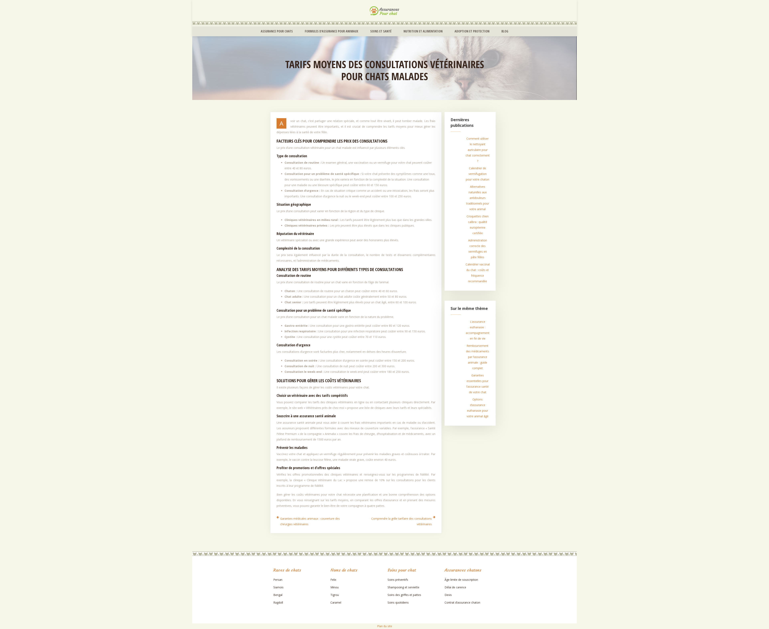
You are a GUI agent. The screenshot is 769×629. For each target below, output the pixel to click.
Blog (504, 31)
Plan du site (384, 626)
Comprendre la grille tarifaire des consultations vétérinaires (401, 521)
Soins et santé (381, 31)
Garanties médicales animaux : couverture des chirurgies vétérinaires (310, 521)
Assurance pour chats (277, 31)
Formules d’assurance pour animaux (331, 31)
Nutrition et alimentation (423, 31)
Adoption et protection (472, 31)
